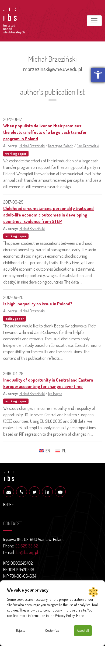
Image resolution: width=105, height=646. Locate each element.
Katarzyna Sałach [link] (60, 145)
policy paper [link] (14, 319)
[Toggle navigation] (94, 20)
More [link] (79, 615)
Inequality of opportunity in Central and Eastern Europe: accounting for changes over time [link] (48, 383)
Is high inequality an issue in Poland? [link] (37, 303)
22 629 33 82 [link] (26, 546)
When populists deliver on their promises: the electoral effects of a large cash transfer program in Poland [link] (45, 132)
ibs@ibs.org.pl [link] (27, 552)
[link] (98, 75)
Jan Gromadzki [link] (88, 145)
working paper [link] (15, 154)
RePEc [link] (8, 504)
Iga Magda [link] (55, 393)
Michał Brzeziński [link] (32, 145)
